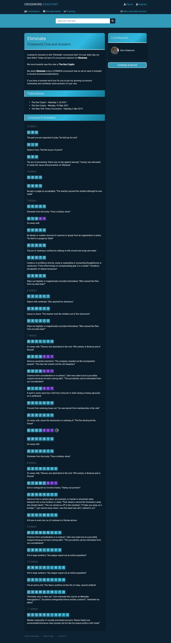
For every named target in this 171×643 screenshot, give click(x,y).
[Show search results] (112, 20)
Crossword (41, 4)
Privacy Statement (32, 636)
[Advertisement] (127, 112)
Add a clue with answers (135, 11)
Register (142, 4)
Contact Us (62, 636)
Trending (70, 11)
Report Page (48, 636)
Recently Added (53, 11)
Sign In (129, 4)
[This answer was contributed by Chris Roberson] (57, 430)
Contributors (33, 11)
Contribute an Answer (127, 65)
